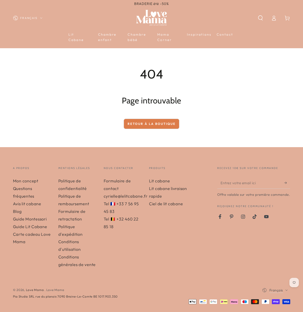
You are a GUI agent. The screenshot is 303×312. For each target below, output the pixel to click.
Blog (17, 211)
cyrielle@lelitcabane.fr (126, 196)
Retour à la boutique (152, 124)
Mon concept (25, 180)
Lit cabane (159, 180)
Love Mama (35, 290)
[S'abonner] (287, 182)
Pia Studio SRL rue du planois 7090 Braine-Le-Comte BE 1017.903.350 (65, 296)
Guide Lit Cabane (30, 226)
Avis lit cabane (27, 203)
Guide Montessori (30, 219)
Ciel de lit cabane (166, 203)
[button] (260, 18)
